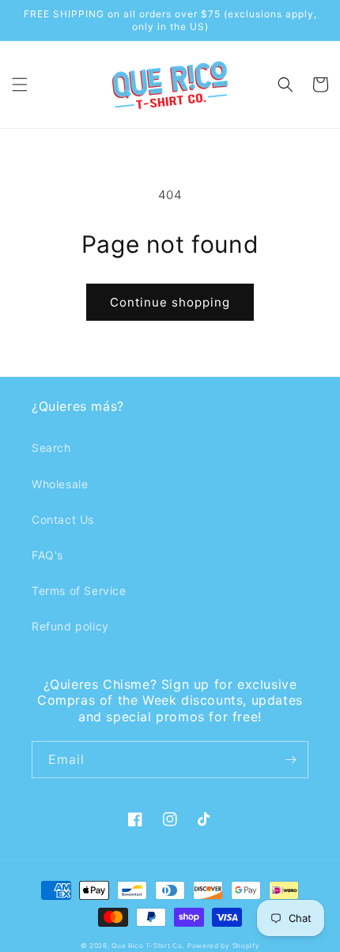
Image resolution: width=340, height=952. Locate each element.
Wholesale (60, 484)
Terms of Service (79, 590)
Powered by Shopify (223, 946)
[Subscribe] (290, 759)
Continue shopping (170, 302)
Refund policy (70, 626)
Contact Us (63, 519)
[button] (19, 84)
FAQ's (47, 555)
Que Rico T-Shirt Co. (147, 946)
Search (51, 447)
